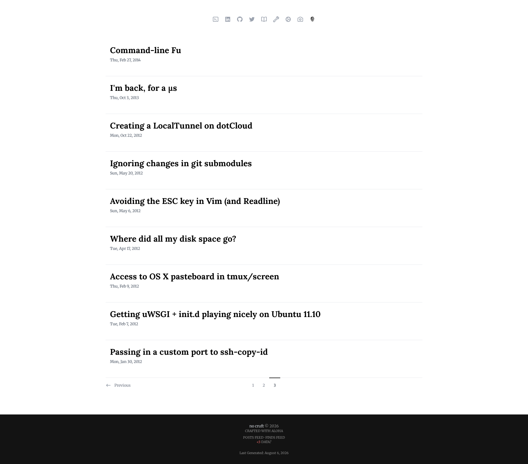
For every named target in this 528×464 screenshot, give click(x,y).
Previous (122, 385)
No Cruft (256, 426)
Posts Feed (253, 437)
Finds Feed (275, 437)
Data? (264, 442)
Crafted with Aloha (264, 431)
